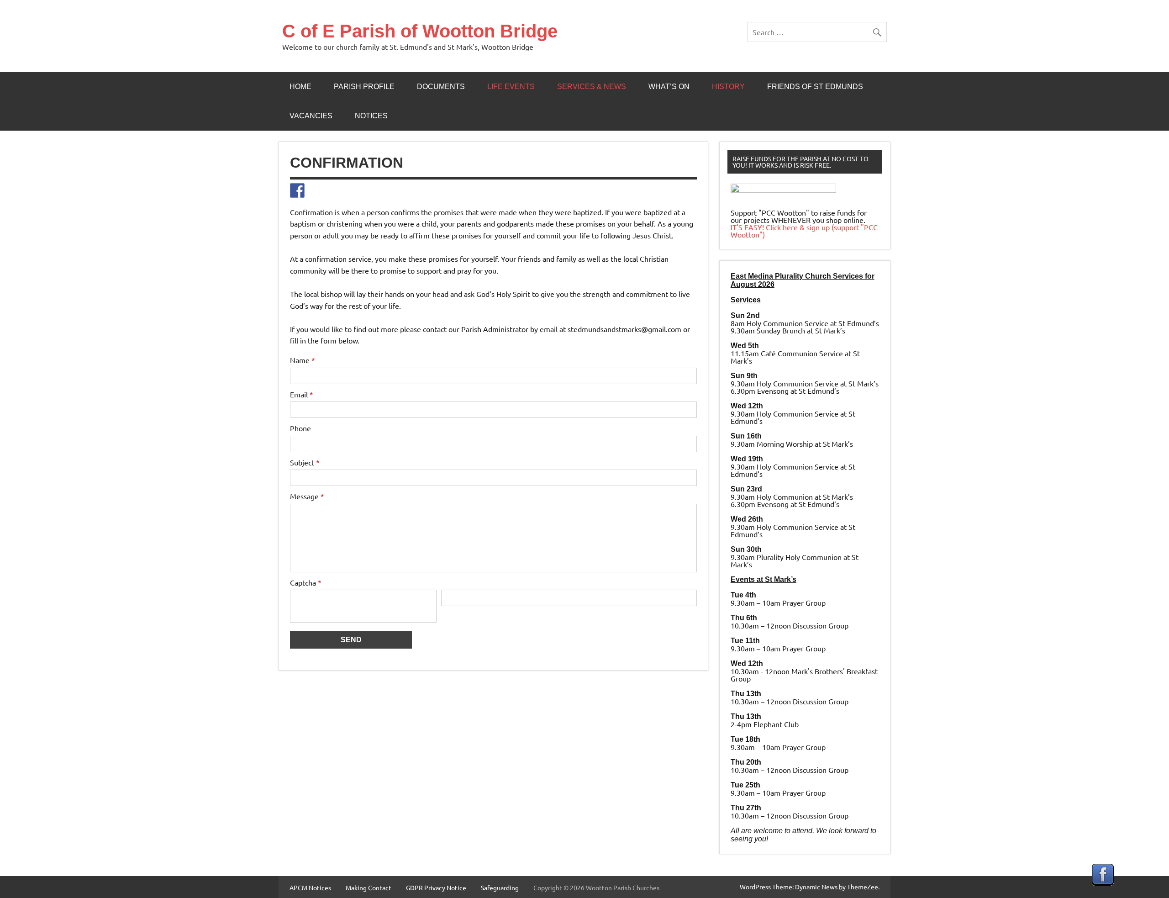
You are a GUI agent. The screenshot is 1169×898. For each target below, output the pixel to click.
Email (301, 394)
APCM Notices (310, 887)
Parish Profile (364, 86)
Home (300, 86)
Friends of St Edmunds (815, 86)
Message (307, 496)
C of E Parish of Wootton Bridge (420, 31)
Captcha (305, 582)
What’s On (669, 86)
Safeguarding (500, 887)
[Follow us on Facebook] (297, 190)
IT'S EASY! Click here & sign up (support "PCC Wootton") (804, 230)
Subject (305, 462)
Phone (300, 428)
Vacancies (311, 116)
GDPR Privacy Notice (436, 887)
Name (302, 359)
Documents (441, 86)
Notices (371, 116)
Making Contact (368, 887)
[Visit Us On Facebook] (1102, 882)
